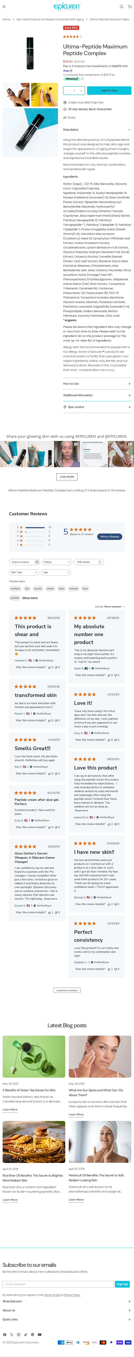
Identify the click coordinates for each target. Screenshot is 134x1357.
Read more (81, 810)
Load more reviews (67, 990)
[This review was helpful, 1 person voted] (49, 912)
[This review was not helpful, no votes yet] (56, 667)
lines (85, 588)
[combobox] (57, 562)
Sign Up (122, 1284)
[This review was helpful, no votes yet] (49, 667)
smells (50, 588)
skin (27, 588)
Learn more (10, 1109)
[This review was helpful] (109, 824)
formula (73, 588)
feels (61, 588)
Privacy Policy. (72, 1295)
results (38, 588)
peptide (15, 598)
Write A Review (109, 536)
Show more (30, 598)
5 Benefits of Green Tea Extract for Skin (29, 1090)
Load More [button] (67, 476)
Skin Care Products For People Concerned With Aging (50, 19)
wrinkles (15, 588)
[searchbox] (21, 562)
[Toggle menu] (4, 6)
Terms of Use (52, 1295)
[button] (13, 454)
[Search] (121, 6)
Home (6, 19)
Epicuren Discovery (26, 1342)
